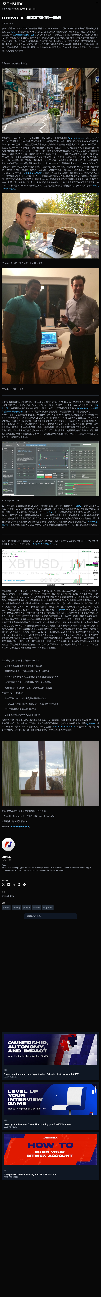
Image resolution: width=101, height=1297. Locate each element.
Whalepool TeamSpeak (64, 726)
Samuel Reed (8, 896)
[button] (97, 3)
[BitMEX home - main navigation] (12, 4)
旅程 (13, 31)
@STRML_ (91, 723)
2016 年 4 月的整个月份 (43, 544)
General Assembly (77, 138)
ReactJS (77, 505)
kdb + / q (47, 512)
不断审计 (61, 609)
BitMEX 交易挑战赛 (33, 173)
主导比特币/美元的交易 (23, 34)
